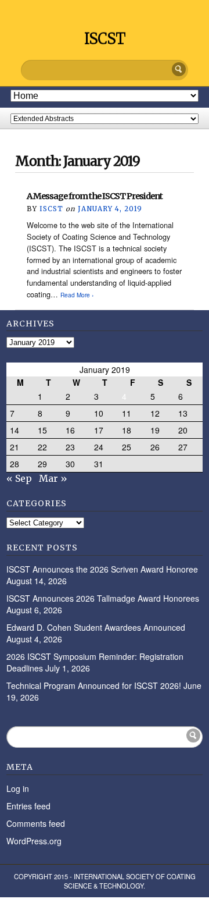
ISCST (104, 39)
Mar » (53, 478)
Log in (17, 788)
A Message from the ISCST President (95, 196)
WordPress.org (34, 841)
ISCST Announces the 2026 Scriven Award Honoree (102, 569)
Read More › (76, 294)
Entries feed (28, 806)
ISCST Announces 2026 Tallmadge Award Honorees (102, 598)
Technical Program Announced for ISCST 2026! (93, 685)
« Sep (19, 478)
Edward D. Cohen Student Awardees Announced (95, 627)
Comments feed (35, 823)
